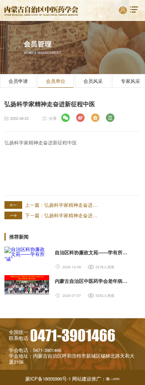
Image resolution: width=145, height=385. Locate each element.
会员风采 (93, 80)
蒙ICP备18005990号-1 (48, 379)
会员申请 (18, 80)
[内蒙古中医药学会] (41, 10)
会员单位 (55, 80)
